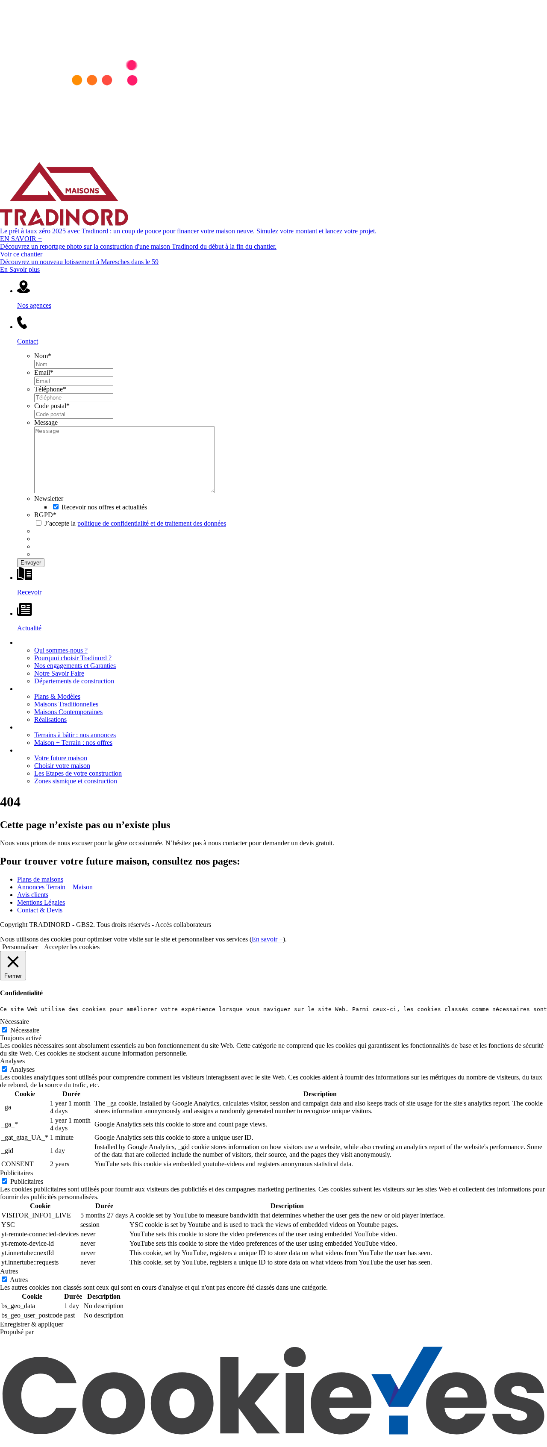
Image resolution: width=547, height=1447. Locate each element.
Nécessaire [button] (14, 1021)
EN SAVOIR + (21, 238)
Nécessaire (24, 1030)
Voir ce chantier (21, 254)
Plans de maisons (40, 879)
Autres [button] (9, 1271)
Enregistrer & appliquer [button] (31, 1324)
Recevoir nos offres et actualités (104, 507)
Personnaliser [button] (20, 946)
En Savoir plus (20, 269)
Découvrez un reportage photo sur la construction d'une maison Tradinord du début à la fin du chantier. (138, 246)
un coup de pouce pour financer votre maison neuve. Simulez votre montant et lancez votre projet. (188, 231)
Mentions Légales (41, 902)
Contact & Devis (39, 910)
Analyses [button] (12, 1061)
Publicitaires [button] (16, 1172)
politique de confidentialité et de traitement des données (151, 523)
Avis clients (32, 894)
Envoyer (31, 562)
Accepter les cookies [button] (72, 946)
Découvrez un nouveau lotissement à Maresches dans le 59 (79, 261)
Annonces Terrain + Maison (55, 887)
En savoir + (267, 939)
